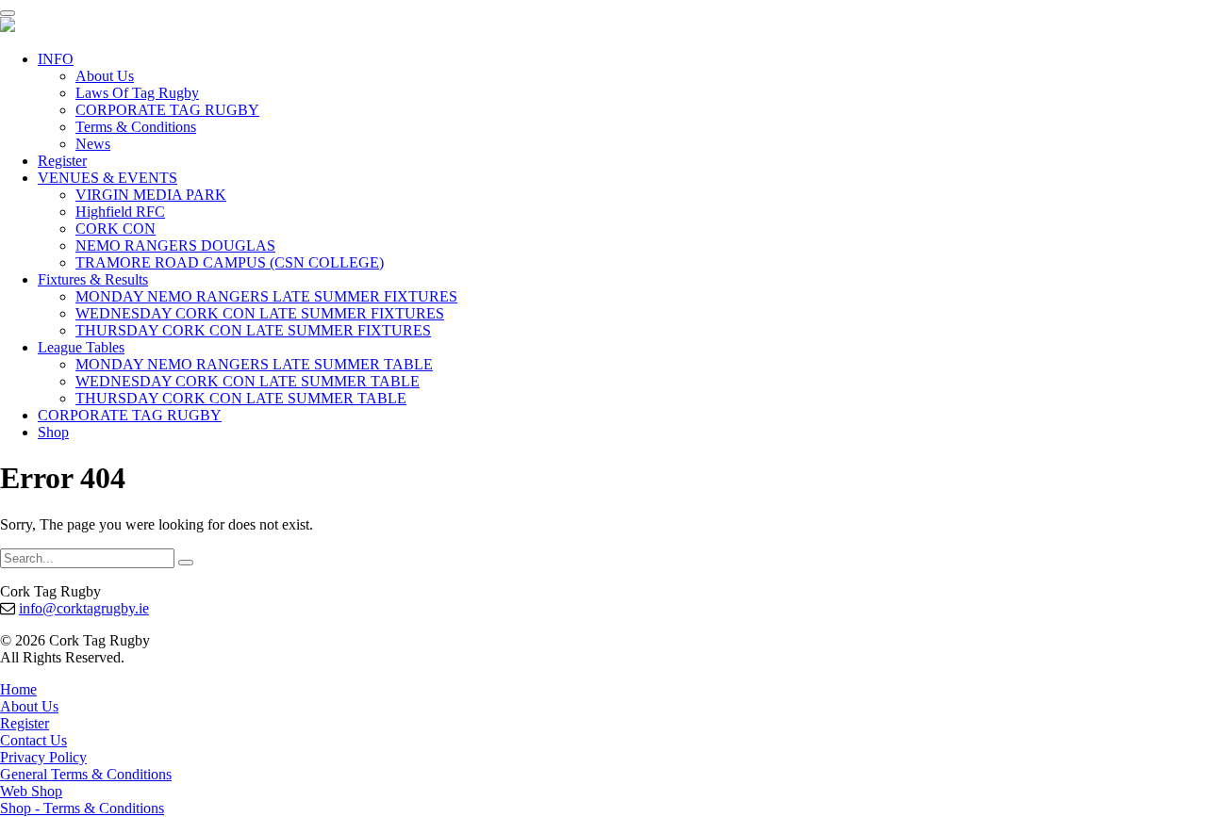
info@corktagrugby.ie (84, 608)
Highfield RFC (120, 212)
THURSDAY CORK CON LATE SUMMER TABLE (240, 398)
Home (18, 689)
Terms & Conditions (135, 127)
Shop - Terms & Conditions (82, 808)
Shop (53, 432)
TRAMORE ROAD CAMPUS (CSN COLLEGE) (229, 262)
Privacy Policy (43, 757)
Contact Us (33, 740)
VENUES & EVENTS (107, 178)
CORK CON (115, 229)
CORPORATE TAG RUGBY (167, 110)
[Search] (185, 562)
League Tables (81, 347)
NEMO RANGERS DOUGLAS (175, 245)
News (92, 144)
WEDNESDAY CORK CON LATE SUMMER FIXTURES (259, 313)
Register (62, 161)
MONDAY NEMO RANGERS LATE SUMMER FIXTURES (266, 296)
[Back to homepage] (7, 27)
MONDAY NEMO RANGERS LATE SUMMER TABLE (254, 364)
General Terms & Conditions (86, 774)
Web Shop (31, 791)
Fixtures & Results (93, 279)
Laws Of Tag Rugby (137, 93)
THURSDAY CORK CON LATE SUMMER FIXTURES (253, 330)
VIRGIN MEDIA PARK (150, 195)
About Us (104, 76)
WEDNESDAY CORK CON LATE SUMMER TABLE (247, 381)
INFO (56, 59)
